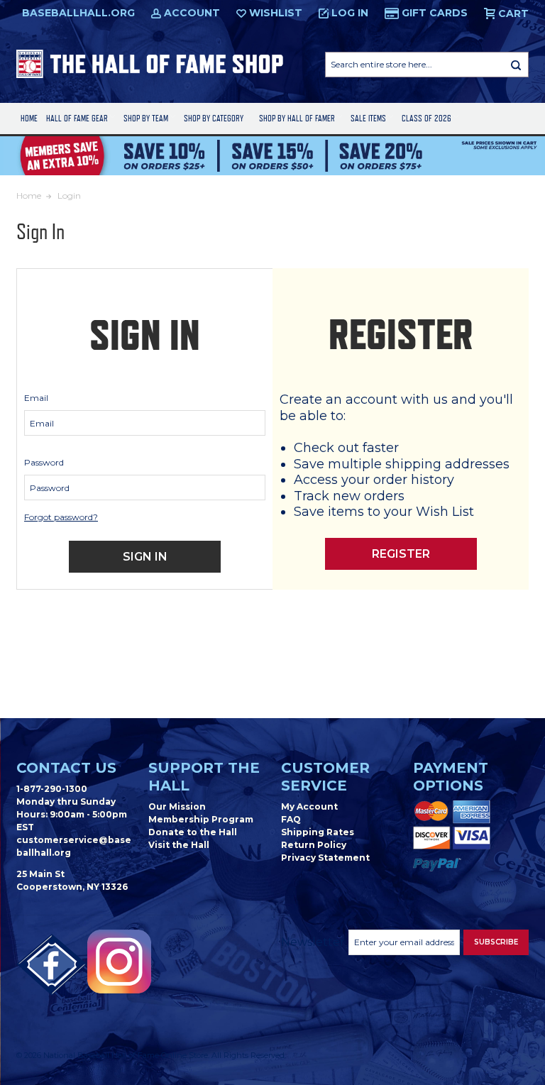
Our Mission (177, 806)
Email (36, 397)
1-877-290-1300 (51, 788)
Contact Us (66, 767)
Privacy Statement (325, 857)
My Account (309, 806)
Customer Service (325, 776)
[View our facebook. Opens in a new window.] (51, 965)
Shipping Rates (317, 832)
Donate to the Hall (192, 832)
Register (401, 554)
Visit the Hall (178, 844)
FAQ (291, 819)
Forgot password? (61, 517)
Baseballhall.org (78, 12)
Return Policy (313, 844)
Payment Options (450, 776)
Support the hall (204, 776)
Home (29, 118)
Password (44, 462)
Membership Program (200, 819)
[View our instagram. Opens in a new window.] (119, 961)
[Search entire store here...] (516, 65)
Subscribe (496, 942)
